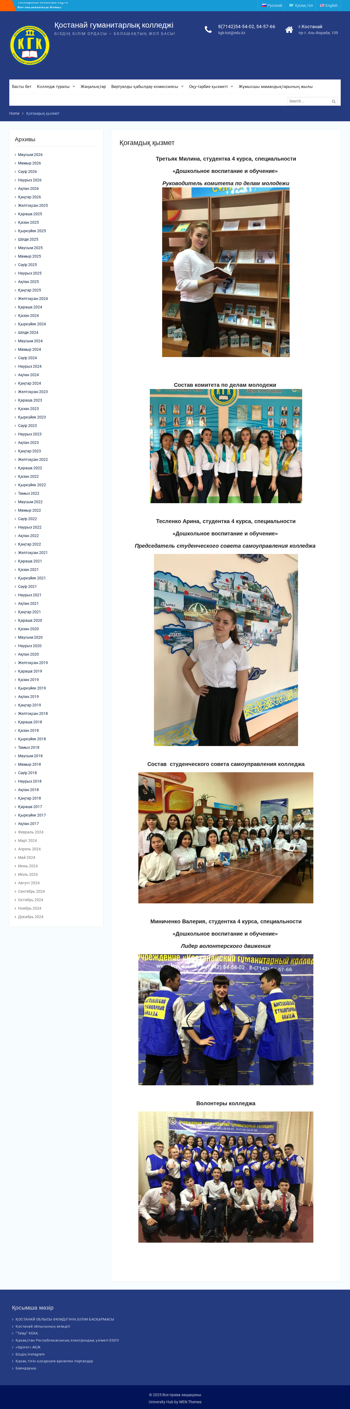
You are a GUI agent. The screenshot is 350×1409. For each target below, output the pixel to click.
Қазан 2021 (28, 569)
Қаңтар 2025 (29, 290)
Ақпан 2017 (28, 823)
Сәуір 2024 (27, 358)
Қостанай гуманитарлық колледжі (113, 25)
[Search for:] (313, 101)
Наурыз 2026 (30, 180)
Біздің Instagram (30, 1354)
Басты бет (21, 86)
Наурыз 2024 (30, 366)
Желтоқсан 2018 (33, 713)
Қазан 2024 (28, 315)
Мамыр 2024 (29, 349)
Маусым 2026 (30, 154)
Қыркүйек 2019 (32, 688)
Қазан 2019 (28, 679)
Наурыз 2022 (30, 527)
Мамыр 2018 (29, 764)
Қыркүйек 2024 (32, 324)
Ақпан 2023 (28, 442)
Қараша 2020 (30, 620)
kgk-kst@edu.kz (231, 33)
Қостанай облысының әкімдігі (43, 1326)
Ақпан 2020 (28, 654)
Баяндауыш (26, 1368)
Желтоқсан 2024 (33, 298)
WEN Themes (190, 1402)
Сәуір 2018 (27, 773)
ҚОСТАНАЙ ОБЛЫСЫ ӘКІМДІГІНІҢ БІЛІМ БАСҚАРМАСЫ (65, 1319)
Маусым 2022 (30, 502)
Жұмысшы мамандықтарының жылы (276, 86)
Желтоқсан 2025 (33, 205)
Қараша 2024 (30, 307)
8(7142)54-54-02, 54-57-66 (246, 26)
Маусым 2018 (30, 756)
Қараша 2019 (30, 671)
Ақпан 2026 (28, 188)
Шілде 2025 (28, 239)
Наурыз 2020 (30, 646)
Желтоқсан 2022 (33, 459)
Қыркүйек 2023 (32, 417)
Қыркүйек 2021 (32, 578)
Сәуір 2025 (27, 265)
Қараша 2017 (30, 806)
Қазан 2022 (28, 476)
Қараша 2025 (30, 214)
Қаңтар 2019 (29, 705)
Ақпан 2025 (28, 281)
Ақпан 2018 (28, 790)
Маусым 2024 (30, 341)
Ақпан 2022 (28, 535)
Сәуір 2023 (27, 425)
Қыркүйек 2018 (32, 739)
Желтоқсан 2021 (33, 552)
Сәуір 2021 (27, 586)
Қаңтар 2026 (29, 197)
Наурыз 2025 (30, 273)
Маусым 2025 (30, 248)
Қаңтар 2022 (29, 544)
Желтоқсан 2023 (33, 392)
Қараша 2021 (30, 561)
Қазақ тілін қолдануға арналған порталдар (54, 1361)
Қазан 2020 (28, 629)
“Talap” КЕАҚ (27, 1333)
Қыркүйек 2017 (32, 815)
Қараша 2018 (30, 722)
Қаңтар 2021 (29, 612)
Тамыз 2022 (28, 493)
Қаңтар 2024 (29, 383)
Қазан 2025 (28, 222)
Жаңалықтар (93, 86)
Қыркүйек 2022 (32, 485)
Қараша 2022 (30, 468)
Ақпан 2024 (28, 375)
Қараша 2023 (30, 400)
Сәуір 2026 (27, 171)
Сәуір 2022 (27, 519)
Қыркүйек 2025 (32, 231)
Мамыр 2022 (29, 510)
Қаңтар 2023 (29, 451)
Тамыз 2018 (28, 747)
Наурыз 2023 (30, 434)
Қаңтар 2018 (29, 798)
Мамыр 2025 (29, 256)
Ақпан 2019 (28, 696)
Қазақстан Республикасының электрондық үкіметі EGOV (67, 1340)
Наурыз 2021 (30, 595)
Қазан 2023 (28, 408)
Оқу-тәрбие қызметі (208, 86)
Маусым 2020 (30, 637)
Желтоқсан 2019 (33, 663)
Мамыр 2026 (29, 163)
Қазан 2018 (28, 730)
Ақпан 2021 (28, 603)
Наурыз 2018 (30, 781)
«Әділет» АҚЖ (28, 1347)
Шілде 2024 (28, 332)
